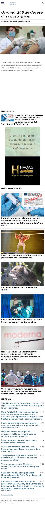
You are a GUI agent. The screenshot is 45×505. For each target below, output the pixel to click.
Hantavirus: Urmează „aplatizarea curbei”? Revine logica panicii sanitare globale (21, 321)
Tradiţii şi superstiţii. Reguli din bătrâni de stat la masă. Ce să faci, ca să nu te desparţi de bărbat (19, 457)
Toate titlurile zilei (7, 495)
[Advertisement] (22, 90)
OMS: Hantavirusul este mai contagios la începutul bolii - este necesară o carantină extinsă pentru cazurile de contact (21, 391)
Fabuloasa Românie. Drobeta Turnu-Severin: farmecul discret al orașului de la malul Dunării (20, 449)
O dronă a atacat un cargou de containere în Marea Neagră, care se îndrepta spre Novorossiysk (18, 434)
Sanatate (17, 188)
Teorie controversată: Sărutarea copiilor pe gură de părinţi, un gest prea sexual (20, 466)
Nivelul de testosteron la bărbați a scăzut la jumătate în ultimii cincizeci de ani (21, 256)
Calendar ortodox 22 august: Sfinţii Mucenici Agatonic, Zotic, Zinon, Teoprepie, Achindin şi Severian (21, 475)
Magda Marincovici (23, 22)
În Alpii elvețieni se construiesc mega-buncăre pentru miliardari (19, 441)
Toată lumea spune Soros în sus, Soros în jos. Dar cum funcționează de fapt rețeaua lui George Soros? (22, 405)
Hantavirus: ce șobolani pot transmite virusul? (19, 288)
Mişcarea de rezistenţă (22, 3)
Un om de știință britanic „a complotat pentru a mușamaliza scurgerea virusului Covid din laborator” (20, 425)
